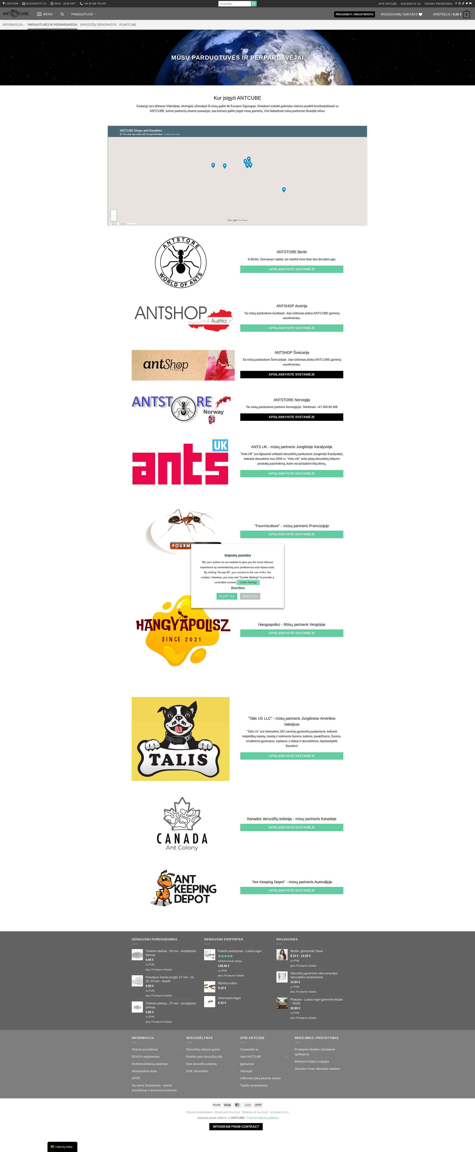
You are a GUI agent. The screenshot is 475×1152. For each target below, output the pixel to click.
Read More (238, 587)
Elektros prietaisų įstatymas (150, 1063)
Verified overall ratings (230, 961)
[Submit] (253, 3)
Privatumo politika (227, 1112)
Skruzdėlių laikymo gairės (203, 1049)
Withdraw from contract (236, 1126)
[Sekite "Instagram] (459, 3)
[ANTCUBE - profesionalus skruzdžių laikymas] (16, 13)
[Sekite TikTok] (463, 3)
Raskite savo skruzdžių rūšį (204, 1056)
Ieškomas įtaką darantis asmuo (260, 1078)
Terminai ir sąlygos (255, 1112)
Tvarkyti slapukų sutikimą (262, 1117)
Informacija (12, 24)
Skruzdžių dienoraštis (98, 24)
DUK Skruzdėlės (197, 1071)
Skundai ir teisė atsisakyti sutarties (317, 1068)
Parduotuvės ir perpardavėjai (52, 24)
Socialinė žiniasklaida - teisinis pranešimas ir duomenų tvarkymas (154, 1088)
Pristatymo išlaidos (161, 969)
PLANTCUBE (128, 24)
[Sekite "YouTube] (470, 3)
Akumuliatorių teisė (144, 1071)
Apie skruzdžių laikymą (201, 1063)
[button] (44, 14)
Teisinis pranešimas (438, 3)
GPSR (136, 1078)
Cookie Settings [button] (248, 582)
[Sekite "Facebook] (456, 3)
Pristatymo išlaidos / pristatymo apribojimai (315, 1052)
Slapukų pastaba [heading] (237, 555)
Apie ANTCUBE (388, 3)
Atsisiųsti (246, 1071)
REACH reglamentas (146, 1056)
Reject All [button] (250, 596)
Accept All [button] (227, 596)
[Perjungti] (178, 1049)
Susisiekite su (411, 3)
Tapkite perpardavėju (254, 1085)
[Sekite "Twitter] (467, 3)
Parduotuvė (82, 14)
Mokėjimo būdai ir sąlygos (312, 1061)
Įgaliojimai (247, 1063)
